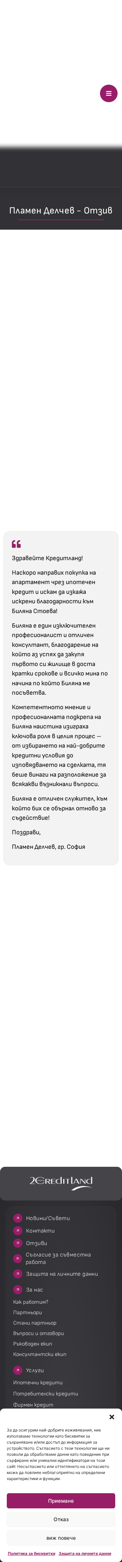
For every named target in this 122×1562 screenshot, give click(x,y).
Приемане (61, 1501)
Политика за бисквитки (31, 1553)
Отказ (61, 1519)
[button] (111, 1417)
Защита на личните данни (85, 1553)
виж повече (61, 1538)
